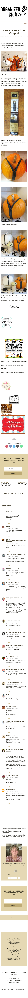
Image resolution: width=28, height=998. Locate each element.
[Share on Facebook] (10, 446)
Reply (8, 523)
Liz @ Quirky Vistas (12, 582)
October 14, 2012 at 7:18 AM (12, 684)
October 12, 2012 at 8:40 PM (12, 513)
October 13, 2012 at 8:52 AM (12, 634)
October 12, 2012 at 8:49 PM (12, 528)
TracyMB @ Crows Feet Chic (16, 554)
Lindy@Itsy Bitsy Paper (14, 598)
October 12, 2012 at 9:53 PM (12, 556)
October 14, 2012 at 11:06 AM (12, 708)
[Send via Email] (17, 446)
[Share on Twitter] (14, 446)
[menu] (1, 23)
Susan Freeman (11, 706)
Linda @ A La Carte (12, 568)
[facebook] (9, 878)
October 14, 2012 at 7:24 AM (12, 696)
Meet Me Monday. (19, 372)
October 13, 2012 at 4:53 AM (12, 584)
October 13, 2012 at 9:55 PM (12, 671)
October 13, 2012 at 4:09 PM (12, 658)
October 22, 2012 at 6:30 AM (12, 791)
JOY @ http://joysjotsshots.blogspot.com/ (16, 540)
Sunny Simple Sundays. (19, 361)
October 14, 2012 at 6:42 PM (12, 737)
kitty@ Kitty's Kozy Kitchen (15, 669)
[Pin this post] (6, 446)
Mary (8, 695)
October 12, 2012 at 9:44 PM (12, 543)
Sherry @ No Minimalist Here (16, 632)
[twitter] (15, 878)
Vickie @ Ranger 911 (13, 620)
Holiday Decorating (5, 36)
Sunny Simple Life (12, 656)
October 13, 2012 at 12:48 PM (12, 647)
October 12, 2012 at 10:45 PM (12, 570)
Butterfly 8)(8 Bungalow (15, 645)
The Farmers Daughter (14, 682)
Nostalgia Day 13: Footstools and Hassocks (6, 484)
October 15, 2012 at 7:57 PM (12, 777)
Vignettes (25, 36)
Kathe (8, 526)
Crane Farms (10, 735)
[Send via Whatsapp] (21, 446)
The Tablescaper (12, 775)
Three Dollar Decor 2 (22, 484)
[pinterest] (19, 878)
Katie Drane (10, 789)
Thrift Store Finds (16, 36)
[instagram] (12, 878)
